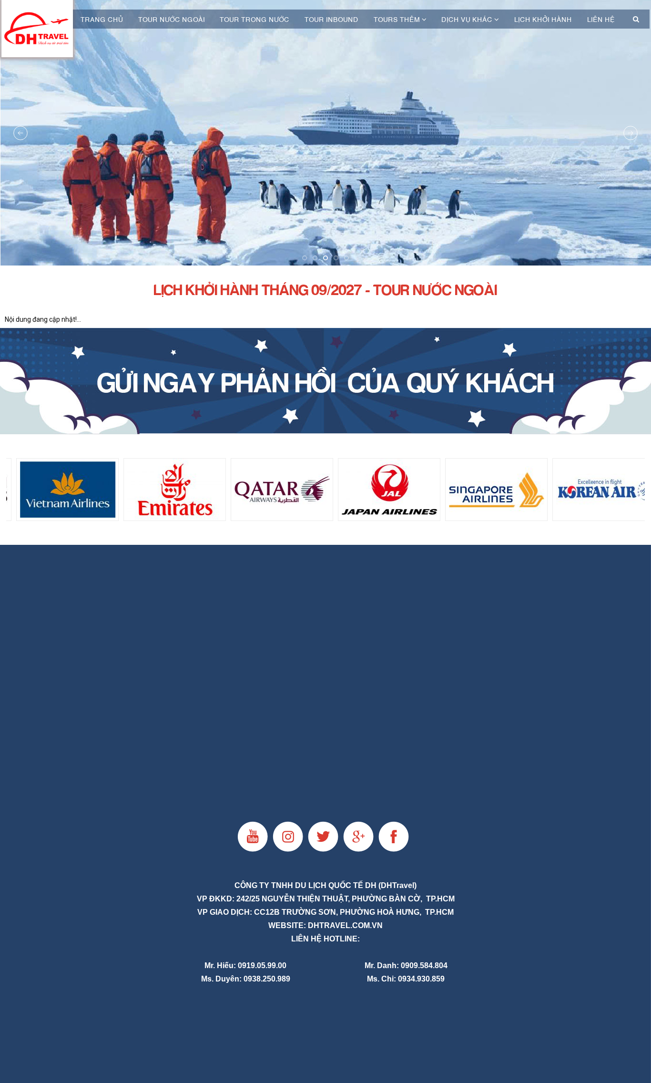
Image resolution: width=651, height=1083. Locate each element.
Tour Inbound (331, 19)
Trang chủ (102, 19)
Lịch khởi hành (543, 19)
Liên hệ (601, 19)
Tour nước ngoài (171, 19)
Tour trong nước (254, 19)
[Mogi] (325, 381)
